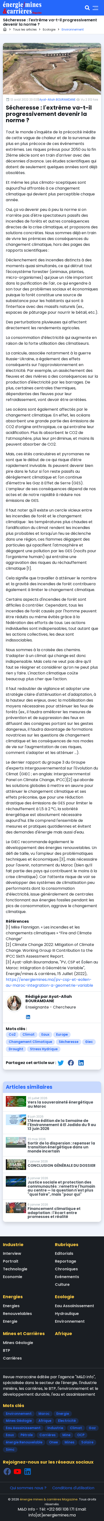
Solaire (87, 1442)
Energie (10, 1321)
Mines (69, 1442)
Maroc (44, 1413)
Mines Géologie (18, 1342)
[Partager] (60, 1063)
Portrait (10, 1261)
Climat (28, 1034)
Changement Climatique (30, 1042)
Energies (13, 1297)
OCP (80, 1435)
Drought (16, 1049)
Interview (12, 1253)
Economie (12, 1277)
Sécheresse (68, 1042)
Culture (62, 1284)
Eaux (45, 1034)
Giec (89, 1042)
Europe (62, 1034)
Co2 (12, 1034)
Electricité (67, 1420)
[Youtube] (17, 1471)
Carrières (12, 1358)
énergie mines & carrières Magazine (49, 1499)
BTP (6, 1350)
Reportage (65, 1261)
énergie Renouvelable (24, 1442)
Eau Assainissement (74, 1306)
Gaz (92, 1428)
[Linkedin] (28, 1017)
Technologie (15, 1269)
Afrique (63, 1333)
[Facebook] (7, 1471)
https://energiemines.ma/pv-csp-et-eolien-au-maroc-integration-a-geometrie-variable (49, 982)
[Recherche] (87, 8)
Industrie (13, 1244)
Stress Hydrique (44, 1049)
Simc (10, 1449)
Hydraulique (67, 1313)
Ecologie (64, 1297)
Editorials (64, 1253)
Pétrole (27, 1435)
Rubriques (66, 1244)
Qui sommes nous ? (28, 1488)
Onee (53, 1442)
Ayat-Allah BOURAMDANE (57, 99)
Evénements (67, 1277)
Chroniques (66, 1269)
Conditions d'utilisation (73, 1488)
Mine (66, 1435)
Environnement (70, 1321)
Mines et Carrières (24, 1333)
